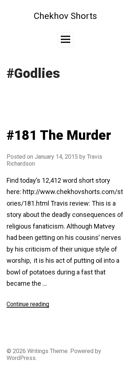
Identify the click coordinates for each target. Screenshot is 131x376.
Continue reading (28, 304)
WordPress (21, 358)
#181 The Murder (59, 135)
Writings (37, 351)
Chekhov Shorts (65, 16)
